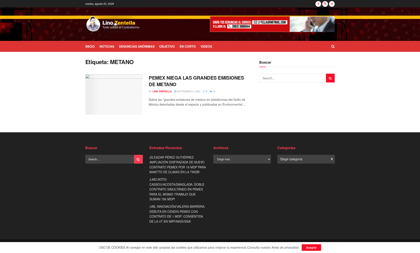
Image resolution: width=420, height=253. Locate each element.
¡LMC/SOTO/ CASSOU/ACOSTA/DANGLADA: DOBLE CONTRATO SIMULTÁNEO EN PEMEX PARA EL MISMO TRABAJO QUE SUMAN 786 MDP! (176, 189)
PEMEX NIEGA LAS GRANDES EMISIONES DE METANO (196, 81)
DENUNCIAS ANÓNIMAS (136, 46)
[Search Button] (333, 46)
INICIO (90, 46)
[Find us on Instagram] (332, 3)
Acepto (311, 247)
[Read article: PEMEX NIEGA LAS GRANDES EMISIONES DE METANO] (113, 94)
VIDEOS (206, 46)
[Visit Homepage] (113, 24)
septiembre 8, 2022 (188, 91)
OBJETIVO (167, 46)
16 (213, 91)
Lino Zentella (162, 91)
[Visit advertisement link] (272, 24)
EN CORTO (188, 46)
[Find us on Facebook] (318, 3)
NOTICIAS (107, 46)
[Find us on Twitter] (325, 3)
